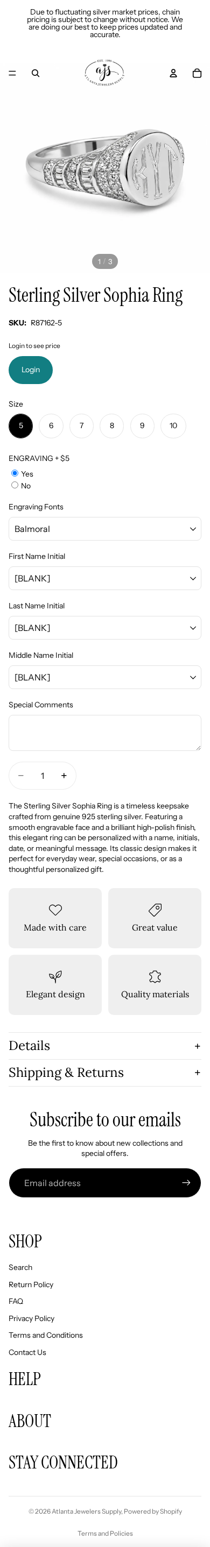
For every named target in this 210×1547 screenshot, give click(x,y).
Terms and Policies (105, 1533)
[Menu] (12, 73)
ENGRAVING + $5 (39, 458)
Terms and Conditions (46, 1335)
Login (31, 369)
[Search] (35, 73)
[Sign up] (186, 1183)
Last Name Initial (37, 606)
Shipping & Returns (66, 1072)
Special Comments (41, 704)
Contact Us (27, 1352)
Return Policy (31, 1284)
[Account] (173, 73)
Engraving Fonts (36, 507)
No (26, 486)
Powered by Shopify (153, 1511)
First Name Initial (37, 556)
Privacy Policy (31, 1318)
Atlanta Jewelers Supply (86, 1511)
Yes (27, 474)
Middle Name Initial (41, 655)
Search (20, 1267)
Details (29, 1045)
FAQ (16, 1301)
